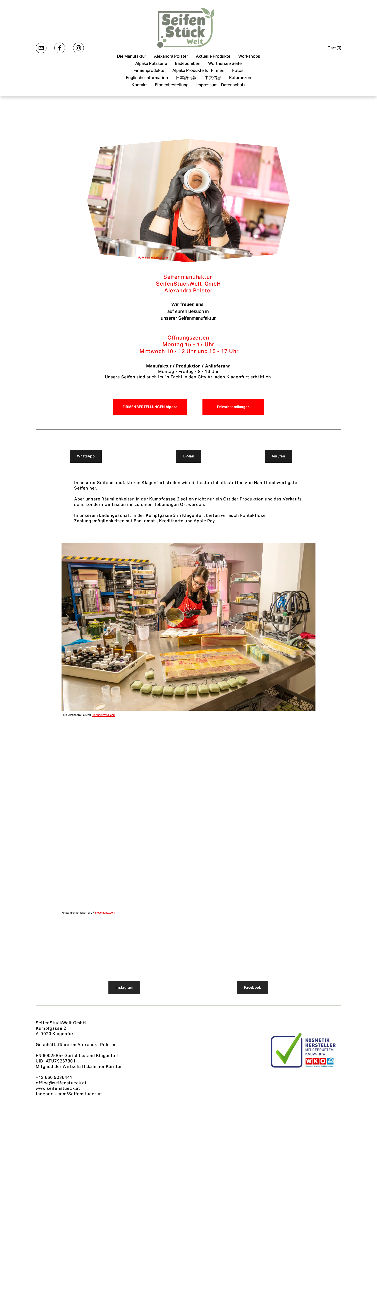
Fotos (237, 70)
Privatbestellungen (233, 407)
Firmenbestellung (171, 84)
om (113, 715)
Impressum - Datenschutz (220, 84)
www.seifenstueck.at (58, 1088)
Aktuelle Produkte (213, 56)
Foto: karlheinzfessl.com (153, 257)
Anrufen (278, 456)
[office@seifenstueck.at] (41, 48)
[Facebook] (59, 48)
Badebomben (187, 63)
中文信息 (213, 77)
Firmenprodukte (149, 70)
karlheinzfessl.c (102, 715)
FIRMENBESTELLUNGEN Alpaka (150, 407)
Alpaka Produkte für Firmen (198, 70)
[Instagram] (78, 48)
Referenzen (240, 77)
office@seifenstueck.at (62, 1082)
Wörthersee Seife (225, 63)
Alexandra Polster (171, 56)
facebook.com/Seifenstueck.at (69, 1093)
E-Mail (188, 456)
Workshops (249, 56)
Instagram (124, 987)
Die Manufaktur (131, 56)
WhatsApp (86, 456)
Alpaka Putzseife (151, 63)
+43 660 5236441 (54, 1077)
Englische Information (147, 77)
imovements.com (104, 912)
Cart (334, 47)
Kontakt (139, 84)
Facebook (252, 987)
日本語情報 (186, 77)
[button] (93, 752)
